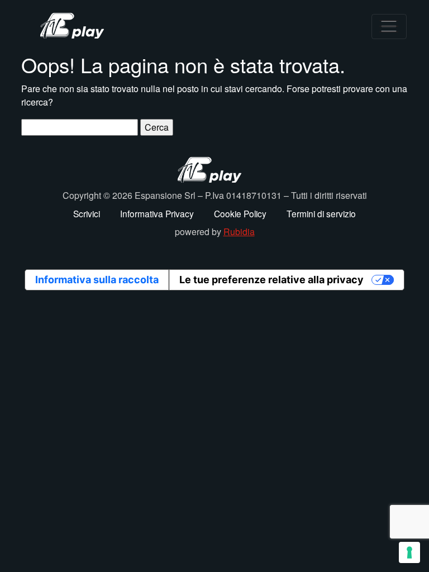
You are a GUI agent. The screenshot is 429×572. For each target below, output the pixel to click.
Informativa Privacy (157, 213)
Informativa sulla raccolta (97, 279)
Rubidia (239, 231)
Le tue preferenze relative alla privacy (271, 279)
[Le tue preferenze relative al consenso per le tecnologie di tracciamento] (409, 552)
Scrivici (86, 213)
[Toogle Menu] (389, 26)
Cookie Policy (240, 213)
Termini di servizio (321, 213)
